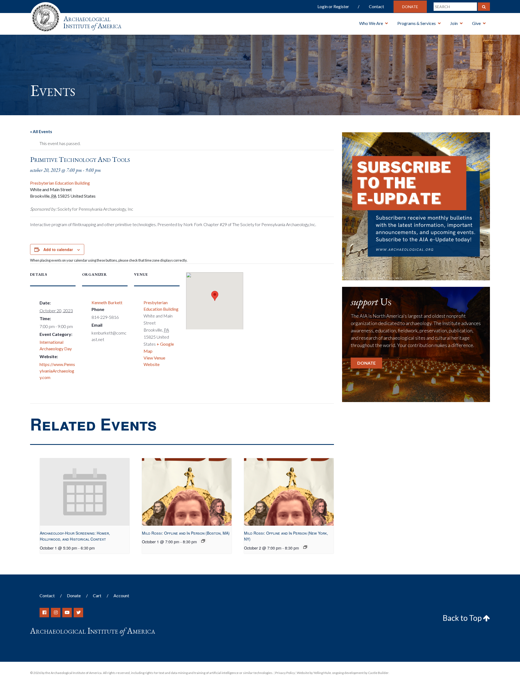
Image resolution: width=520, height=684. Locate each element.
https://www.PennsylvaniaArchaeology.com (57, 371)
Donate (410, 6)
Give (476, 23)
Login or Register (333, 6)
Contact (376, 6)
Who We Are (371, 23)
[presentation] (84, 492)
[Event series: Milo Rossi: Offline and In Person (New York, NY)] (305, 547)
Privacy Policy (285, 673)
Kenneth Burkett (107, 302)
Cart (97, 595)
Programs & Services (416, 23)
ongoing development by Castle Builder (360, 673)
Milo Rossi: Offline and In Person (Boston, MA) (186, 533)
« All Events (41, 131)
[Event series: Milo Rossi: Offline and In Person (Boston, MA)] (203, 540)
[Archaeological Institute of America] (45, 16)
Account (121, 595)
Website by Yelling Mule (314, 673)
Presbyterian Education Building (60, 182)
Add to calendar (58, 249)
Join (454, 23)
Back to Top (463, 617)
